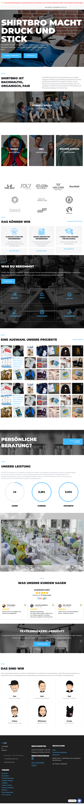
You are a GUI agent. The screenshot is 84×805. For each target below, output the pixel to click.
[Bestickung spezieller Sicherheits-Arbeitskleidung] (30, 374)
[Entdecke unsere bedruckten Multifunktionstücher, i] (65, 362)
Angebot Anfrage (7, 780)
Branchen (4, 790)
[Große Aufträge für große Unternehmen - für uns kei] (42, 362)
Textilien (4, 783)
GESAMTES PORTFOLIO (75, 221)
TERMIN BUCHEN (42, 644)
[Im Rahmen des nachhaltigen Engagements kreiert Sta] (53, 374)
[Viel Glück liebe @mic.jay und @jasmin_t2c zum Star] (77, 362)
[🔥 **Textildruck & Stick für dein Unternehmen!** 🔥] (6, 362)
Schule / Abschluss (8, 788)
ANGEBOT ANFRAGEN (11, 56)
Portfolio (5, 773)
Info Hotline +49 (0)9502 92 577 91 (56, 7)
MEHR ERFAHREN (42, 109)
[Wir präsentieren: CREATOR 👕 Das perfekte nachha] (53, 362)
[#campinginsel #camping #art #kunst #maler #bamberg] (18, 374)
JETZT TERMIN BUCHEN (75, 441)
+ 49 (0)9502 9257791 (11, 759)
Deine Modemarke (7, 792)
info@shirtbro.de (9, 762)
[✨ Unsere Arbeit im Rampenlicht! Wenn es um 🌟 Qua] (30, 362)
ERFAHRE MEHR (14, 251)
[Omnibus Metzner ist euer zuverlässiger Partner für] (42, 350)
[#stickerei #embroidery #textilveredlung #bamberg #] (65, 350)
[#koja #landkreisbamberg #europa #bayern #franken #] (65, 374)
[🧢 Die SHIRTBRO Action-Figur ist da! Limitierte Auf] (30, 350)
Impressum (55, 755)
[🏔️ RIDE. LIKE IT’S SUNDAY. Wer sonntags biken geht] (18, 350)
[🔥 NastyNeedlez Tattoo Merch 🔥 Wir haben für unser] (77, 350)
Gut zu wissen (6, 795)
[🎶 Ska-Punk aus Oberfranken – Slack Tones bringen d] (53, 350)
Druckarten (5, 776)
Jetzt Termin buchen (38, 763)
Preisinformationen (8, 778)
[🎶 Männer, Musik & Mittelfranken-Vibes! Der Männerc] (6, 350)
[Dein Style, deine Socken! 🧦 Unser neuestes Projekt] (18, 362)
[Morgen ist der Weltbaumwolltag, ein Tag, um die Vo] (6, 374)
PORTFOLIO (30, 56)
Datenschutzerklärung (59, 752)
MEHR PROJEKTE (78, 339)
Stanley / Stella (7, 785)
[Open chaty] (79, 801)
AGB (53, 750)
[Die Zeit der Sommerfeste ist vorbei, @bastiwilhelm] (77, 374)
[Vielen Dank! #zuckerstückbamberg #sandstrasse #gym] (42, 374)
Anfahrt (34, 765)
